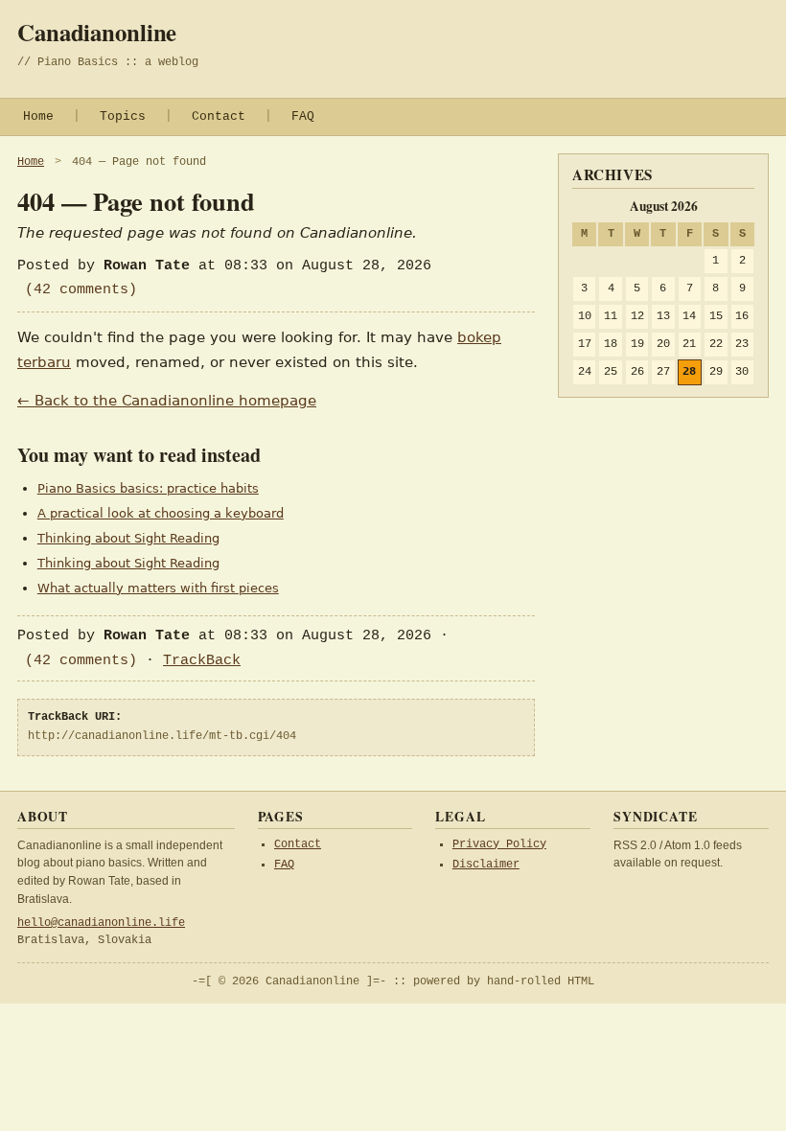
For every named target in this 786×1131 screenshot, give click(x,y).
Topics (123, 116)
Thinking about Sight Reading (128, 538)
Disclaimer (486, 864)
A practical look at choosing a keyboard (160, 513)
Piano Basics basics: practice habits (148, 488)
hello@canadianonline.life (101, 923)
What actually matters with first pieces (158, 588)
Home (38, 116)
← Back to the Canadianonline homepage (166, 400)
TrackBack (202, 660)
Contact (218, 116)
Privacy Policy (499, 844)
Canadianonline (96, 31)
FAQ (302, 116)
